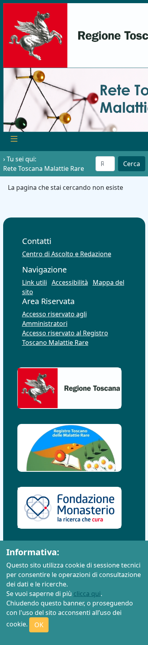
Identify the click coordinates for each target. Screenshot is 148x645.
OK (38, 624)
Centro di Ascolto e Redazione (66, 254)
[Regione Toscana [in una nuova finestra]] (69, 388)
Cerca (131, 163)
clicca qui (87, 593)
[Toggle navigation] (14, 140)
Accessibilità (70, 282)
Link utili (34, 282)
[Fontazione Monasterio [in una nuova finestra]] (69, 508)
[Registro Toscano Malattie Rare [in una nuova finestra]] (69, 448)
